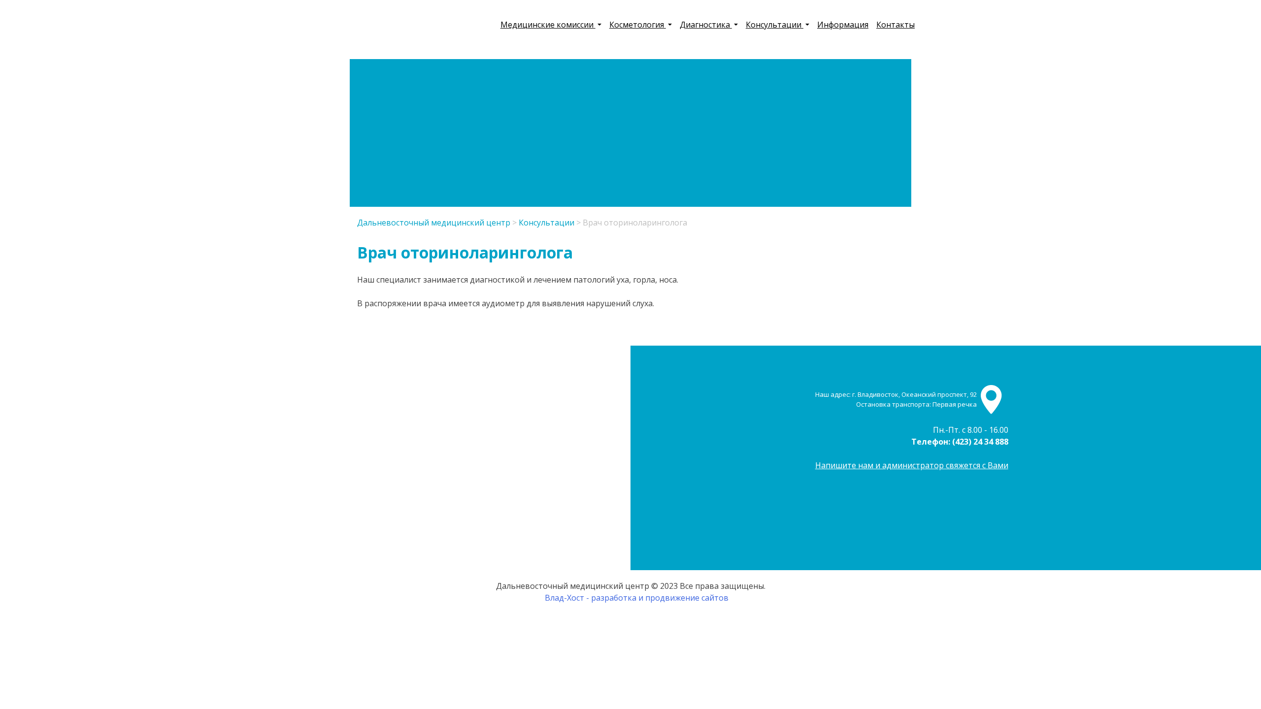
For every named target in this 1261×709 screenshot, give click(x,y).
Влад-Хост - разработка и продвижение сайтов (637, 597)
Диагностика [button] (706, 24)
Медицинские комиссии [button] (548, 24)
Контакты (895, 24)
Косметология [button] (637, 24)
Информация (842, 24)
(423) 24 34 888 (980, 441)
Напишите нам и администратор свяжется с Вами (911, 465)
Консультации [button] (774, 24)
